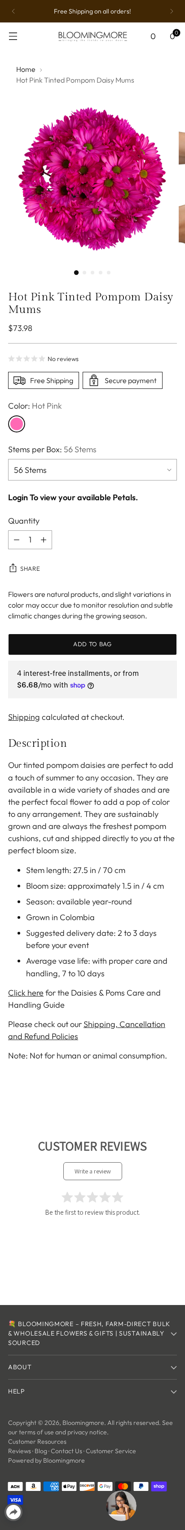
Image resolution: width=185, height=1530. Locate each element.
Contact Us (66, 1451)
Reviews (19, 1451)
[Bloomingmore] (92, 36)
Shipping (24, 717)
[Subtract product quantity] (17, 540)
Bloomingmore (83, 1423)
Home (25, 69)
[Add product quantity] (43, 540)
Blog (41, 1451)
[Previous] (13, 11)
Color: (35, 406)
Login (18, 497)
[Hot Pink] (16, 423)
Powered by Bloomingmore (46, 1460)
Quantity (24, 521)
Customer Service (111, 1451)
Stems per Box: (52, 449)
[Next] (171, 11)
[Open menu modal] (13, 36)
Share (30, 568)
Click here (26, 993)
